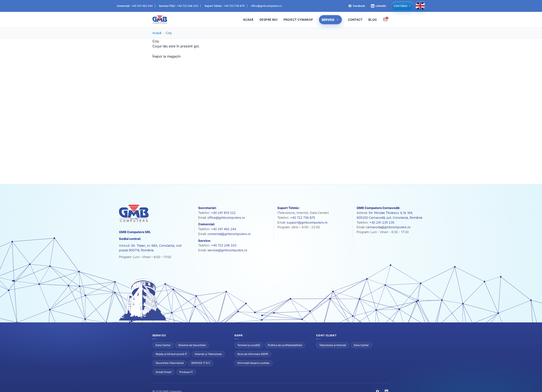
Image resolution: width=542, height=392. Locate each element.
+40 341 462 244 (142, 5)
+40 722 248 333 (187, 5)
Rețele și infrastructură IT (171, 354)
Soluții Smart (164, 372)
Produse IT (186, 372)
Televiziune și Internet (332, 345)
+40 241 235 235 (381, 222)
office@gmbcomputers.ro (266, 5)
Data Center (163, 345)
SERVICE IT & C (200, 362)
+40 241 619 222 (223, 213)
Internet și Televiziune (208, 354)
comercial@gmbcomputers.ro (229, 234)
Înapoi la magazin (166, 56)
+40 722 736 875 (234, 5)
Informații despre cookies (253, 362)
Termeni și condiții (248, 345)
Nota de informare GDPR (252, 354)
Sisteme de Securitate (192, 345)
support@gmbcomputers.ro (307, 222)
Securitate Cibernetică (170, 362)
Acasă (156, 33)
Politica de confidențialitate (285, 345)
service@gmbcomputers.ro (227, 250)
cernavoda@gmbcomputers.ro (388, 227)
